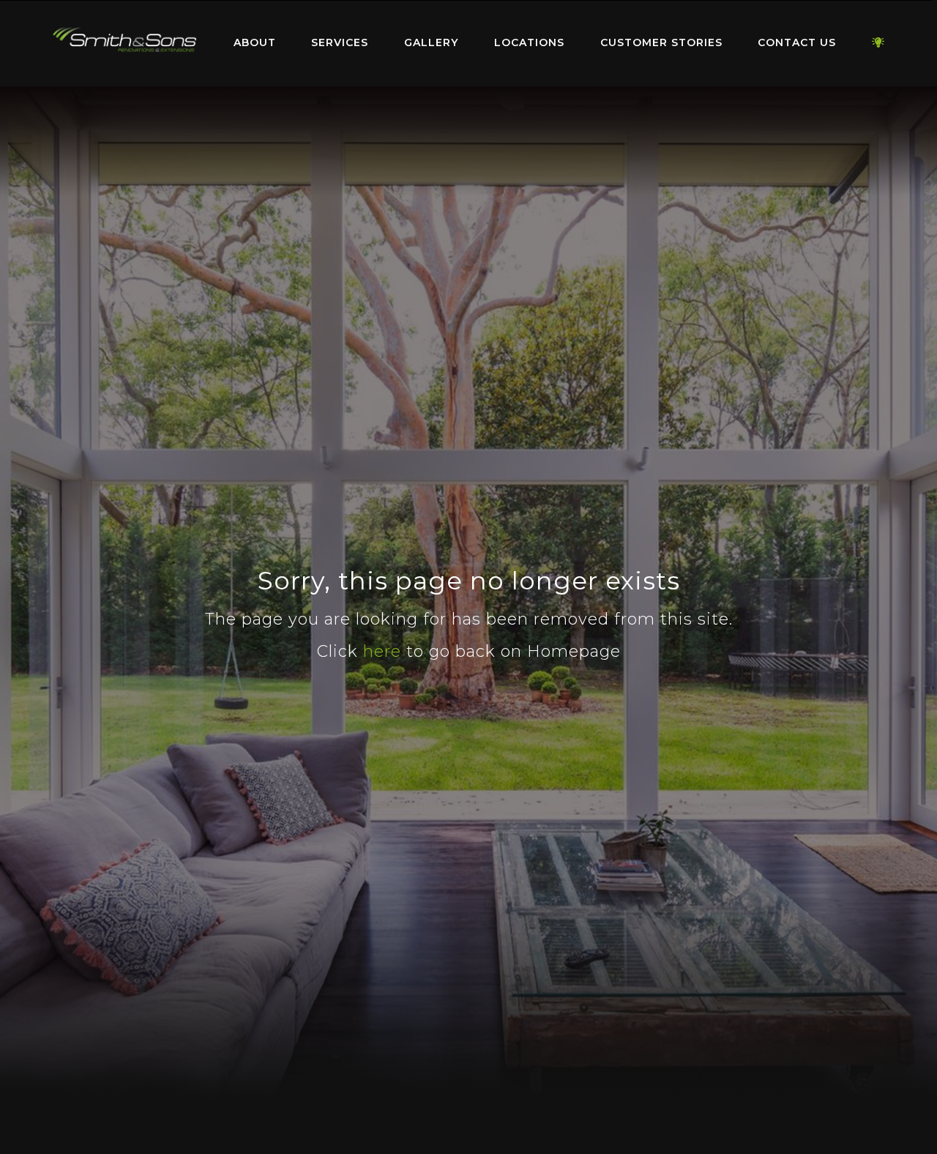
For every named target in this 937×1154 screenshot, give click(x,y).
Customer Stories (661, 42)
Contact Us (797, 42)
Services (339, 42)
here (382, 651)
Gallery (431, 42)
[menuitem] (124, 43)
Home (124, 40)
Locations (529, 42)
